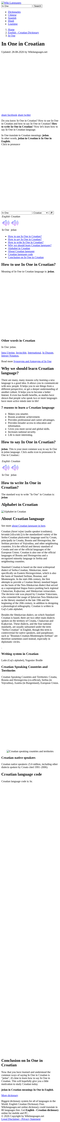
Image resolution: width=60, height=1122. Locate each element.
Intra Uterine (8, 352)
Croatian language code (20, 254)
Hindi (11, 21)
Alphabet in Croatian (19, 248)
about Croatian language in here (28, 525)
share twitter (24, 115)
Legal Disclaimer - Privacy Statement (20, 1119)
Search (37, 6)
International (34, 352)
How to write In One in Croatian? (26, 242)
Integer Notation (9, 355)
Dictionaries (14, 12)
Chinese (12, 15)
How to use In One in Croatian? (25, 236)
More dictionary (9, 1095)
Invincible (21, 352)
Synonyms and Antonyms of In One (33, 361)
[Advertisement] (30, 84)
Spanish (12, 18)
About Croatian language (21, 251)
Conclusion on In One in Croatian (26, 257)
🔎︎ (51, 213)
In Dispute (47, 352)
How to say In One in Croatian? (25, 239)
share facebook (9, 115)
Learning (13, 24)
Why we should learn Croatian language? (30, 245)
